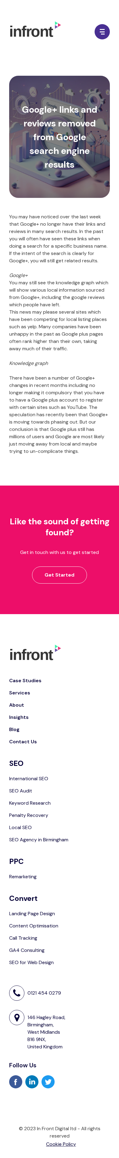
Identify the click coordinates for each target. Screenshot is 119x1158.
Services (19, 693)
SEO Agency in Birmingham (38, 839)
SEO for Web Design (31, 962)
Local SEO (20, 827)
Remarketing (23, 876)
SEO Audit (20, 791)
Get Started (59, 575)
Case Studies (25, 680)
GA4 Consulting (27, 950)
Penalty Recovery (28, 815)
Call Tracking (23, 938)
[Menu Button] (102, 31)
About (16, 705)
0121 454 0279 (44, 993)
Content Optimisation (33, 926)
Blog (14, 729)
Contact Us (23, 741)
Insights (19, 717)
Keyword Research (30, 803)
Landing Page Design (32, 913)
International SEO (28, 778)
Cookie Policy (61, 1144)
